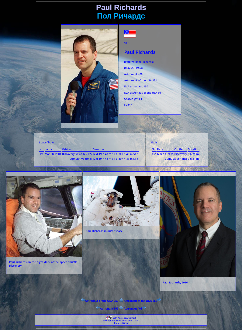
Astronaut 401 (133, 308)
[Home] (121, 300)
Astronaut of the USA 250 (101, 300)
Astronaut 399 (109, 308)
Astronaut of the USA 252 (140, 300)
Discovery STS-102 (73, 154)
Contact (132, 318)
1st (154, 154)
